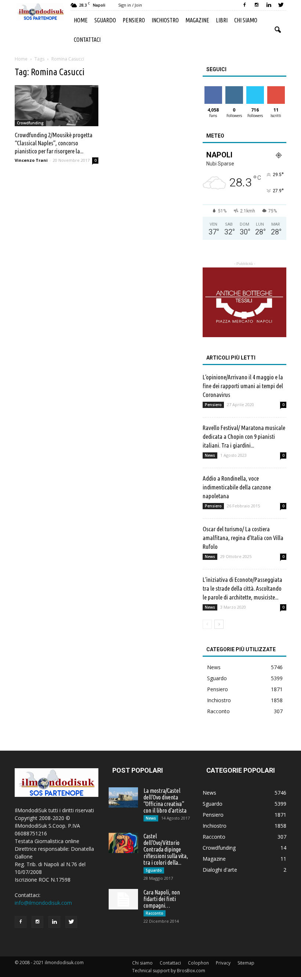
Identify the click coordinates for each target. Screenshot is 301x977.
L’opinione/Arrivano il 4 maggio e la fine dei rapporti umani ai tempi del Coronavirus (243, 385)
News (210, 455)
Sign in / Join (130, 5)
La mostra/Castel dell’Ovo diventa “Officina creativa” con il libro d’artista (165, 800)
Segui (234, 89)
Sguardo (105, 20)
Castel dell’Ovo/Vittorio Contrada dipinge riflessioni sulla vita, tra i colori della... (166, 849)
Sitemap (245, 963)
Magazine (197, 20)
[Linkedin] (268, 5)
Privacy (223, 963)
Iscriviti (276, 89)
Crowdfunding (30, 122)
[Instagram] (256, 5)
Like (213, 89)
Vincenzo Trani (31, 160)
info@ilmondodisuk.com (43, 902)
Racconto (218, 711)
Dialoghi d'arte (220, 869)
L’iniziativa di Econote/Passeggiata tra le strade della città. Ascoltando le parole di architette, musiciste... (242, 588)
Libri (222, 20)
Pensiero (134, 20)
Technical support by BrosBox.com (168, 970)
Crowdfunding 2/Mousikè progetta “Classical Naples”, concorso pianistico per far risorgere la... (54, 142)
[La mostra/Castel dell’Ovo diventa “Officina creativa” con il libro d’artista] (123, 797)
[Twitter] (280, 5)
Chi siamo (245, 20)
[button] (277, 30)
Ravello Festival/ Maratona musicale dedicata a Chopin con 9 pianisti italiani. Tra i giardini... (244, 436)
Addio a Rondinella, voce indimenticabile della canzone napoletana (237, 487)
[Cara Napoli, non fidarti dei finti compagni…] (123, 899)
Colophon (198, 963)
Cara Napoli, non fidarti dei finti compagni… (162, 899)
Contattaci (87, 39)
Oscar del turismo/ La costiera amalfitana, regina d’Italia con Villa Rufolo (243, 537)
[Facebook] (244, 5)
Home (81, 20)
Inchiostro (165, 20)
